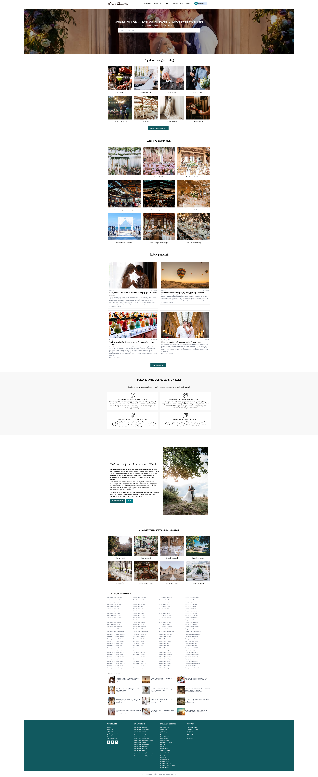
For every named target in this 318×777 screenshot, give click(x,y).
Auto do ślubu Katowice (139, 617)
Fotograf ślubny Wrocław (191, 602)
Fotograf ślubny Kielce (191, 629)
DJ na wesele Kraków (165, 599)
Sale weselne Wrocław (139, 639)
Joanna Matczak (168, 353)
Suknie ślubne (172, 121)
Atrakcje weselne (120, 92)
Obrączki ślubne (164, 748)
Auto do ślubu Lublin (138, 606)
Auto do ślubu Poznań (139, 604)
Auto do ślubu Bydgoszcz (139, 626)
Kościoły (162, 744)
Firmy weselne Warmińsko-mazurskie (143, 754)
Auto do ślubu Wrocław (139, 602)
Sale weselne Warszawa (139, 634)
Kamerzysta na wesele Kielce (115, 665)
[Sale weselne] (146, 108)
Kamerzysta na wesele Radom (115, 661)
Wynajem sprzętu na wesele (167, 765)
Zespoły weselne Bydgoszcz (192, 663)
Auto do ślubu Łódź (138, 608)
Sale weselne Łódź (138, 645)
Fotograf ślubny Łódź (190, 608)
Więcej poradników (158, 365)
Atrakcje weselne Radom (113, 624)
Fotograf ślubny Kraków (191, 599)
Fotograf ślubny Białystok (191, 622)
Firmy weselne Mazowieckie (141, 746)
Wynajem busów (164, 761)
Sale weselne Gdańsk (139, 647)
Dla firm (188, 3)
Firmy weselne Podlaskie (140, 727)
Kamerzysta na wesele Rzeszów (115, 656)
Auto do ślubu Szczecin (139, 615)
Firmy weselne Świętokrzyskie (141, 729)
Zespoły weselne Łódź (191, 645)
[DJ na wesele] (172, 78)
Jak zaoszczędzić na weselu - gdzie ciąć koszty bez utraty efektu (197, 689)
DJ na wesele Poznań (165, 604)
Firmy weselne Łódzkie (140, 742)
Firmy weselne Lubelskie (140, 736)
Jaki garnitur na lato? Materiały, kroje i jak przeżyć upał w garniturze (163, 700)
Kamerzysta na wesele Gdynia (115, 650)
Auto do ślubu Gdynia (138, 613)
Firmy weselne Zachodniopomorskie (143, 756)
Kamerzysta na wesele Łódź (114, 645)
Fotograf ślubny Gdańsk (191, 611)
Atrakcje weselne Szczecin (114, 615)
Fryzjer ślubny (164, 738)
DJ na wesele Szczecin (165, 615)
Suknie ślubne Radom (164, 661)
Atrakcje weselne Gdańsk (114, 611)
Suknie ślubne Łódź (164, 645)
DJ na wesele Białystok (165, 622)
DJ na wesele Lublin (164, 606)
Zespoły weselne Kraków (191, 636)
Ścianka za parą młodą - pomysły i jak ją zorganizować (197, 700)
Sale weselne (147, 3)
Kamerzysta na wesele (120, 121)
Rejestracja (110, 731)
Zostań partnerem (117, 500)
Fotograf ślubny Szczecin (191, 615)
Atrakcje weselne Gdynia (113, 613)
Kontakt (109, 727)
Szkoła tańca (163, 757)
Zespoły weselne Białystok (192, 659)
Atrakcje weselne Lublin (113, 606)
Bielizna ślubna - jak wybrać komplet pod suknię (128, 710)
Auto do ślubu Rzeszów (139, 620)
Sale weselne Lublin (138, 643)
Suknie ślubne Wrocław (165, 639)
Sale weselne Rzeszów (139, 656)
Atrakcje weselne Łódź (113, 608)
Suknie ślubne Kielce (164, 665)
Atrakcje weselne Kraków (114, 599)
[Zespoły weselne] (198, 108)
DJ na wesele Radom (164, 624)
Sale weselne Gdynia (138, 650)
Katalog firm (157, 3)
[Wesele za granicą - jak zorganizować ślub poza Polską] (185, 325)
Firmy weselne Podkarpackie (141, 744)
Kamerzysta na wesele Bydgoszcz (116, 663)
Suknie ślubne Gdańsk (165, 647)
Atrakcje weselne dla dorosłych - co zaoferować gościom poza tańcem (196, 678)
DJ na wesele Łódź (164, 608)
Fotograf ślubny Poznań (191, 604)
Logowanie (110, 729)
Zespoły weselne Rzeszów (192, 656)
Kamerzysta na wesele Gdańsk (115, 647)
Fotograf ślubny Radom (191, 624)
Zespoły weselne (198, 121)
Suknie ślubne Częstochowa (166, 668)
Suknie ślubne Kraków (165, 636)
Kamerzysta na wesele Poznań (115, 641)
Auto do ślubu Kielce (138, 629)
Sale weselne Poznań (139, 641)
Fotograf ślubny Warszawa (192, 597)
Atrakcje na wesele (114, 339)
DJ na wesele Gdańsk (165, 611)
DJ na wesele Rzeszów (165, 620)
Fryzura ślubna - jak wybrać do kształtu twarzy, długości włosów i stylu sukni (128, 700)
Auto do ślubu (146, 92)
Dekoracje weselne (189, 702)
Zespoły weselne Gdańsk (191, 647)
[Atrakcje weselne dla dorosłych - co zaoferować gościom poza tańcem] (133, 325)
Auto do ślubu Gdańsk (139, 611)
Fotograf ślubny (198, 92)
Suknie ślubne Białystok (165, 659)
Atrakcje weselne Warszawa (114, 597)
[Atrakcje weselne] (120, 78)
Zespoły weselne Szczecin (192, 652)
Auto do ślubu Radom (138, 624)
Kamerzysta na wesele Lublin (115, 643)
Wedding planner (164, 759)
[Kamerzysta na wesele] (120, 108)
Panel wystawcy (111, 735)
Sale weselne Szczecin (139, 652)
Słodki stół (189, 733)
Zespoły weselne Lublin (191, 643)
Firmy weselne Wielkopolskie (141, 738)
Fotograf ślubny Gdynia (191, 613)
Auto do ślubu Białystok (139, 622)
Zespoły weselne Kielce (191, 665)
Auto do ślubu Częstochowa (140, 631)
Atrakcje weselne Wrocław (114, 602)
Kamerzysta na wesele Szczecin (115, 652)
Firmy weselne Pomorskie (140, 731)
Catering (162, 731)
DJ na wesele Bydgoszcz (165, 626)
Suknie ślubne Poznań (165, 641)
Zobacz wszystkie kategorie (158, 128)
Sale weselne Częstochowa (140, 668)
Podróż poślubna (189, 713)
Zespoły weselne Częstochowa (193, 668)
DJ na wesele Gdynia (164, 613)
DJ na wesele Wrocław (165, 602)
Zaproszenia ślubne (192, 727)
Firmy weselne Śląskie (139, 750)
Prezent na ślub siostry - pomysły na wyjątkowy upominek (182, 293)
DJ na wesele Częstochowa (166, 631)
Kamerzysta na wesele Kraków (115, 636)
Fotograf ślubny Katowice (191, 617)
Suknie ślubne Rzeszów (165, 656)
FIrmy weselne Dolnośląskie (141, 752)
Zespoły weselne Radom (191, 661)
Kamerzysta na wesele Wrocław (115, 639)
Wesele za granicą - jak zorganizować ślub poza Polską (181, 342)
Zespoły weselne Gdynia (191, 650)
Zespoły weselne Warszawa (192, 634)
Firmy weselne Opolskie (140, 733)
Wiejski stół (190, 738)
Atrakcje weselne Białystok (114, 622)
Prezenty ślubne (164, 752)
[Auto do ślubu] (146, 78)
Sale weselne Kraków (139, 636)
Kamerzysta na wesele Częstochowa (117, 668)
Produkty (166, 3)
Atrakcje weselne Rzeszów (114, 620)
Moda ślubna (153, 691)
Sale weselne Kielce (138, 665)
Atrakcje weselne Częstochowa (115, 631)
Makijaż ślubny (164, 746)
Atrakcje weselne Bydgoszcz (114, 626)
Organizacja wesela (197, 691)
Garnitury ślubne (164, 740)
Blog (181, 3)
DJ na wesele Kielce (164, 629)
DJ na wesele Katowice (165, 617)
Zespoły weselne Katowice (192, 654)
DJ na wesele (172, 92)
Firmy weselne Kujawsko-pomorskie (143, 740)
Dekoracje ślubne (165, 733)
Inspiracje (175, 3)
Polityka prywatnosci (112, 738)
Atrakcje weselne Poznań (114, 604)
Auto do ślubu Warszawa (139, 597)
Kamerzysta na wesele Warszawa (116, 634)
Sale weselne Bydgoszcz (139, 663)
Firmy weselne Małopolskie (141, 748)
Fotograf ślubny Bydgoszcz (192, 626)
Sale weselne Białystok (139, 659)
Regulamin (110, 736)
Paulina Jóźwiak (116, 306)
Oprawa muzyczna (165, 750)
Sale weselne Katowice (139, 654)
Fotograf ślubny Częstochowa (193, 631)
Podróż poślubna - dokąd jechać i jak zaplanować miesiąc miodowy (196, 710)
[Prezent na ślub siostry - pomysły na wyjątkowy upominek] (185, 275)
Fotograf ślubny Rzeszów (191, 620)
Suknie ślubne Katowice (165, 654)
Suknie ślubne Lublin (164, 643)
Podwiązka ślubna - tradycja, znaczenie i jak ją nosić (163, 710)
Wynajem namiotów (165, 763)
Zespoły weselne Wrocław (192, 639)
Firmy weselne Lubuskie (140, 735)
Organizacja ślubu (166, 339)
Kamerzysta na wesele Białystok (115, 659)
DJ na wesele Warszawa (165, 597)
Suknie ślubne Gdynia (164, 650)
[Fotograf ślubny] (198, 78)
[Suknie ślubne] (172, 108)
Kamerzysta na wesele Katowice (115, 654)
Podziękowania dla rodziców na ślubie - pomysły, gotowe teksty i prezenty (128, 678)
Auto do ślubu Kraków (139, 599)
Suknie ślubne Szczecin (165, 652)
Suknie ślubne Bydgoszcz (165, 663)
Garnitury (189, 736)
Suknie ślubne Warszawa (165, 634)
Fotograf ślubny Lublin (191, 606)
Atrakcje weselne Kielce (113, 629)
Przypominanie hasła (112, 733)
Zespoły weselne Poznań (191, 641)
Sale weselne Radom (138, 661)
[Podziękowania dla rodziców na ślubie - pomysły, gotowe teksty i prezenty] (133, 275)
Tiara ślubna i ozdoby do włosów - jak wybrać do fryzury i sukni (162, 689)
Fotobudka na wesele (192, 729)
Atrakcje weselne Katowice (114, 617)
